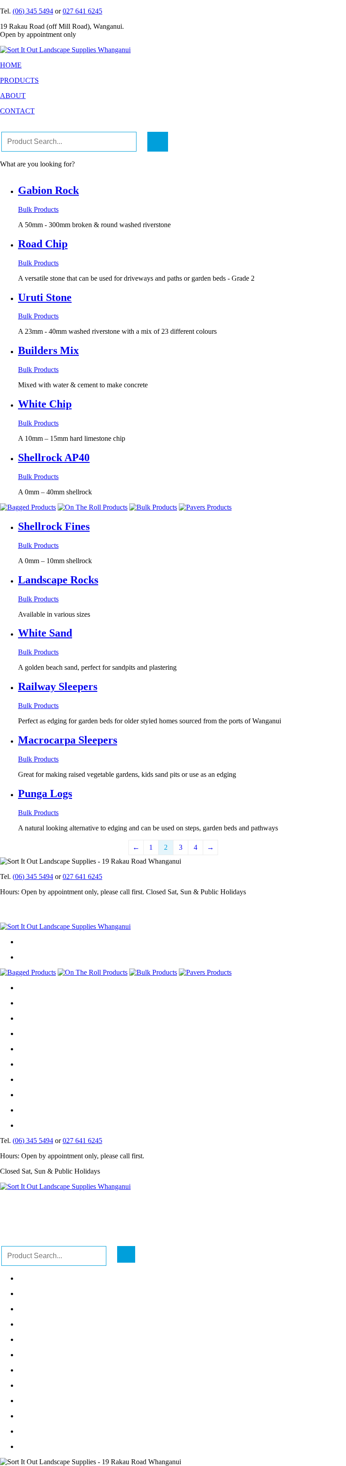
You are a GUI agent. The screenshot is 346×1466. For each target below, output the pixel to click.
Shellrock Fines (54, 526)
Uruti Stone (45, 297)
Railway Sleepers (57, 686)
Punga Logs (45, 793)
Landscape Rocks (58, 580)
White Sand (45, 633)
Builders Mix (48, 350)
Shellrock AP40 (54, 457)
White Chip (45, 404)
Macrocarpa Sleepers (67, 740)
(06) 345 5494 (33, 11)
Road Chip (43, 244)
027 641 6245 (82, 11)
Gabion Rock (48, 190)
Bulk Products (38, 209)
